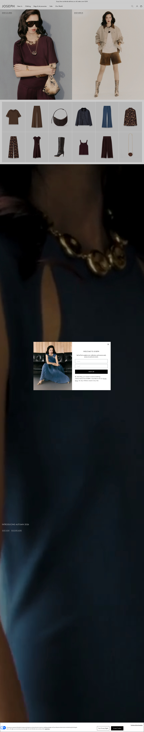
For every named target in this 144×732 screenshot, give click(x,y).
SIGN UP (91, 372)
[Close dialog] (108, 344)
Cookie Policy (47, 729)
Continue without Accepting (137, 725)
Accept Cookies (117, 728)
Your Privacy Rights (103, 728)
